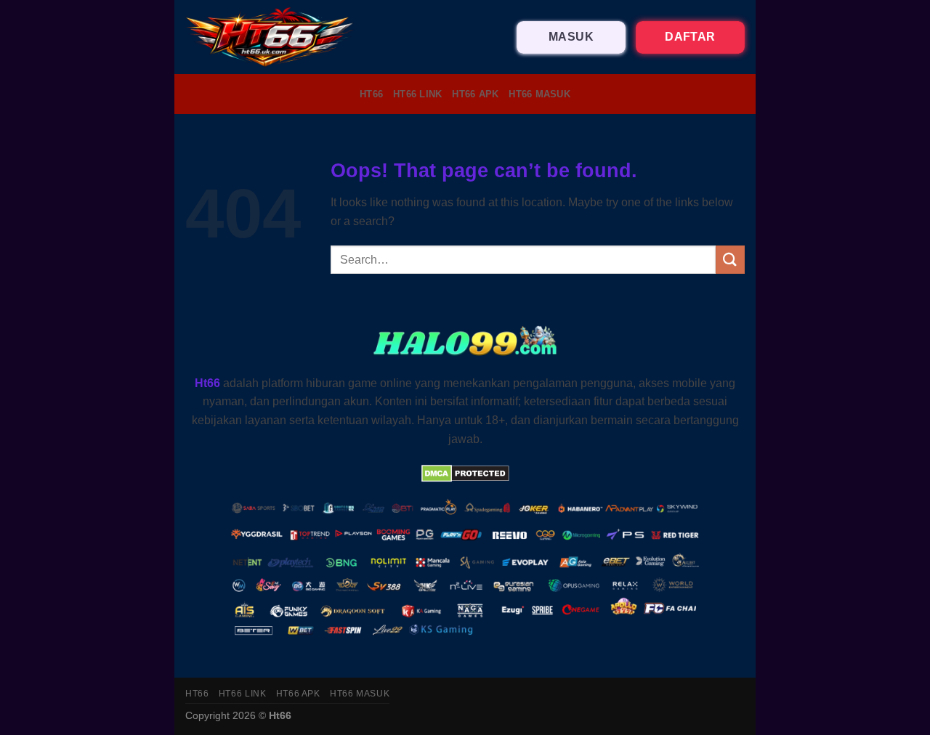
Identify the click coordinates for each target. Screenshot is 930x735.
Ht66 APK (475, 94)
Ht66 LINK (417, 94)
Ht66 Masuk (539, 94)
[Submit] (730, 259)
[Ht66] (270, 37)
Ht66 (371, 94)
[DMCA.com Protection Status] (465, 472)
